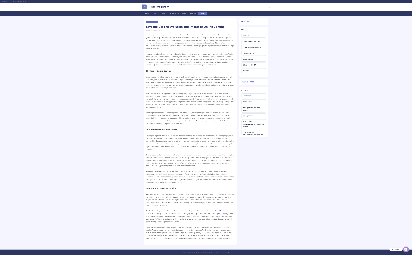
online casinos (248, 59)
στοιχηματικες (248, 116)
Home (147, 13)
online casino (247, 102)
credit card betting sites (251, 41)
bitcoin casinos (248, 53)
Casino (193, 13)
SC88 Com (245, 21)
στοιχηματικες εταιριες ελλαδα (251, 109)
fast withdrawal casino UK (252, 47)
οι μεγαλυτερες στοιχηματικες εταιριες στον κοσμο (253, 124)
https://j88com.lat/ (220, 211)
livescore (246, 71)
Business (163, 13)
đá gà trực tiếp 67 (249, 65)
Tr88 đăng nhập (247, 82)
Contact (202, 13)
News (154, 13)
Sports (184, 13)
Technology (174, 13)
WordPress (225, 252)
